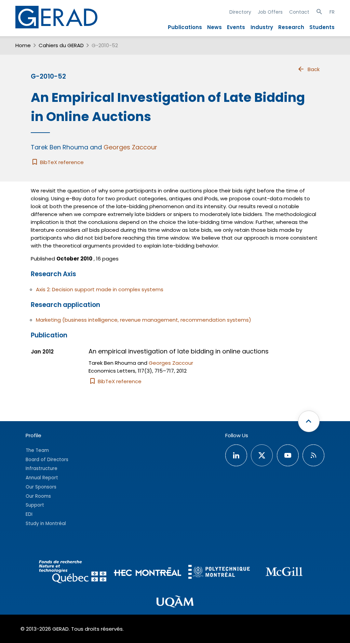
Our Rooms (38, 496)
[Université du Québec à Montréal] (175, 602)
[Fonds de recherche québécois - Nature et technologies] (73, 572)
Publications (185, 27)
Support (35, 505)
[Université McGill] (284, 572)
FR (332, 12)
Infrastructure (41, 468)
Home (23, 45)
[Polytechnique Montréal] (219, 573)
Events (236, 27)
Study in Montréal (46, 523)
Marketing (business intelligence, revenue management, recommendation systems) (143, 319)
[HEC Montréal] (147, 572)
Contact (299, 12)
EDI (29, 514)
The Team (37, 450)
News (214, 27)
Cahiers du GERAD (61, 45)
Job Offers (270, 12)
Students (322, 27)
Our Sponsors (41, 487)
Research (291, 27)
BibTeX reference (61, 162)
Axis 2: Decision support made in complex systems (99, 289)
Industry (262, 27)
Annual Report (42, 477)
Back (314, 69)
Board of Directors (47, 459)
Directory (240, 12)
